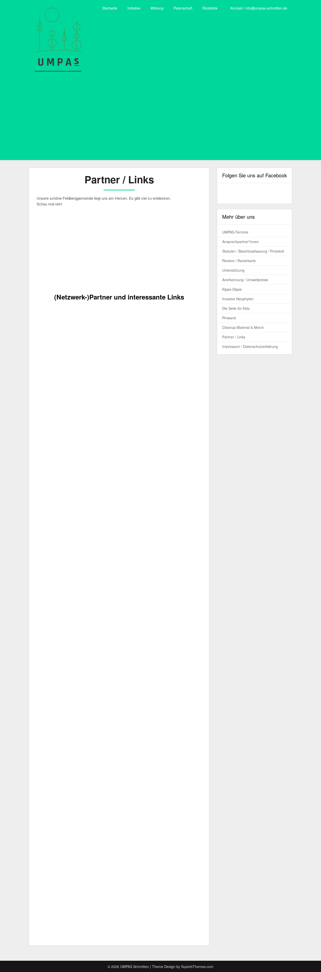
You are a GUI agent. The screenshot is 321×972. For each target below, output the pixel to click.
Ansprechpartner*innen (240, 241)
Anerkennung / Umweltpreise (245, 279)
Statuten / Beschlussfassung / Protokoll (253, 251)
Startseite (109, 8)
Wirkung (157, 8)
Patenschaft (183, 8)
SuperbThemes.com (197, 966)
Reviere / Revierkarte (239, 260)
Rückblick (209, 8)
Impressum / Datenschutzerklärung (250, 346)
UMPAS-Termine (235, 232)
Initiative (133, 8)
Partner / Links (233, 336)
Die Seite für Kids (236, 308)
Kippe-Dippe (232, 289)
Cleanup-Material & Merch (243, 327)
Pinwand (229, 317)
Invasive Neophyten (238, 298)
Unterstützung (233, 270)
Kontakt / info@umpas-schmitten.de (258, 8)
